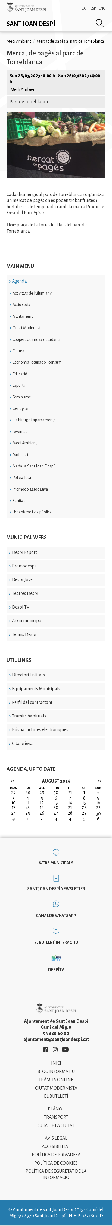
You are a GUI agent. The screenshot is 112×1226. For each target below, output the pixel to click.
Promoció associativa (30, 489)
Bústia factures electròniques (40, 729)
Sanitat (19, 500)
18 (28, 808)
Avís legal (56, 1138)
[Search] (99, 23)
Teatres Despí (25, 593)
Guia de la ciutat (56, 1125)
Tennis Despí (24, 634)
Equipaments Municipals (36, 689)
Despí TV (20, 607)
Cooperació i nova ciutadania (37, 339)
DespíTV (56, 970)
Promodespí (24, 566)
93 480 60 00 (56, 1033)
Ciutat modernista (56, 1088)
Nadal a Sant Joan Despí (34, 466)
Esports (19, 385)
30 (98, 813)
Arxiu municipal (27, 620)
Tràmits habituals (29, 716)
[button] (56, 176)
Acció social (22, 304)
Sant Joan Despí (31, 24)
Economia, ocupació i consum (37, 362)
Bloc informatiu (56, 1071)
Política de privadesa (56, 1154)
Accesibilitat (56, 1146)
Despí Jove (22, 579)
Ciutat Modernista (28, 328)
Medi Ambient (25, 443)
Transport (56, 1117)
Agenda (19, 281)
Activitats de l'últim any (32, 293)
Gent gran (21, 408)
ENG (102, 8)
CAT (84, 8)
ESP (93, 8)
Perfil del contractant (32, 702)
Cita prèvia (22, 743)
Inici (56, 1063)
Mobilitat (20, 455)
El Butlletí (56, 1096)
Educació (20, 374)
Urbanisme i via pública (32, 512)
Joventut (20, 431)
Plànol (56, 1109)
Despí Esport (24, 552)
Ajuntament (23, 316)
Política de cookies (56, 1163)
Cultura (18, 351)
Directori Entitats (28, 675)
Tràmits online (56, 1079)
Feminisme (22, 397)
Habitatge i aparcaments (34, 420)
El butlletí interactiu (56, 942)
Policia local (22, 477)
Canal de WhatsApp (56, 915)
